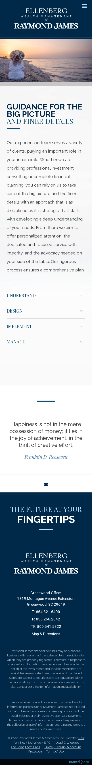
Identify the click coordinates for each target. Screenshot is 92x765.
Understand (21, 295)
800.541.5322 (49, 626)
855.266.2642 (48, 619)
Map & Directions (46, 634)
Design (15, 311)
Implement (19, 326)
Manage (16, 341)
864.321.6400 (48, 611)
